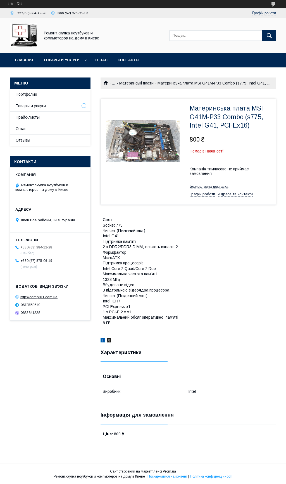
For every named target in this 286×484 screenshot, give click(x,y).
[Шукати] (269, 35)
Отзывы (23, 140)
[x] (109, 341)
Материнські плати (136, 83)
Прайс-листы (28, 117)
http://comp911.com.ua (39, 297)
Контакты (128, 60)
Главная (24, 60)
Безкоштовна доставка (209, 186)
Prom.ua (169, 471)
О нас (101, 60)
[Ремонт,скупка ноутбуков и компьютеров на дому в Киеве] (23, 45)
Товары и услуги (61, 60)
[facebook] (103, 341)
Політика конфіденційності (211, 476)
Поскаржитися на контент (167, 476)
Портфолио (26, 94)
